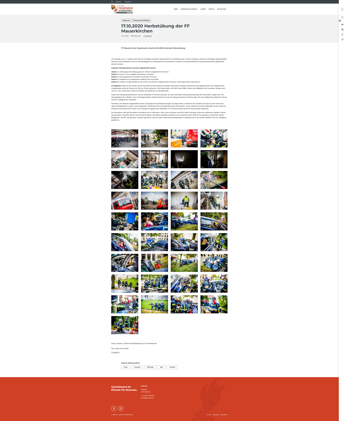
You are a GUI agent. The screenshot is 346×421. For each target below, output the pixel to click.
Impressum (216, 414)
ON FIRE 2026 (221, 9)
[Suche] (342, 17)
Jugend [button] (203, 9)
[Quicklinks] (342, 39)
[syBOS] (342, 24)
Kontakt (209, 414)
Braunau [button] (118, 1)
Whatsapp (150, 367)
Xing (161, 367)
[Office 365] (342, 29)
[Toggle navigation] (342, 9)
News (176, 9)
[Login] (342, 34)
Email (125, 367)
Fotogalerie (115, 352)
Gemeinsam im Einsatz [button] (189, 9)
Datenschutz (224, 414)
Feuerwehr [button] (128, 1)
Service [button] (211, 9)
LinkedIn (172, 367)
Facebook (137, 367)
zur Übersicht (147, 36)
